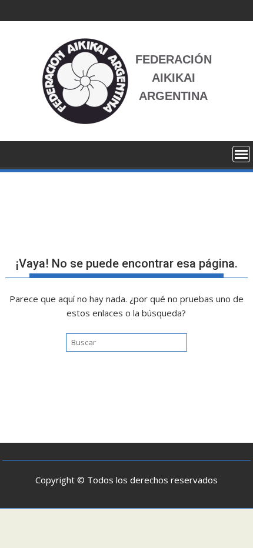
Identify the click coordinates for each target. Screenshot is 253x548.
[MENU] (241, 154)
